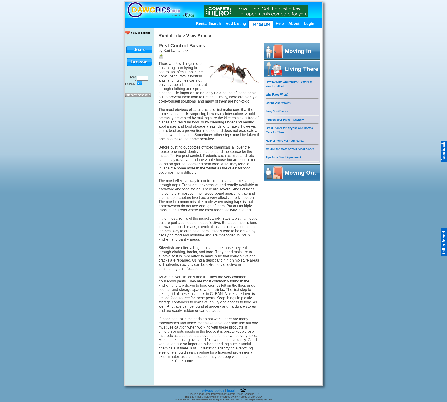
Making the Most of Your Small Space (290, 149)
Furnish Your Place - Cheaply (285, 119)
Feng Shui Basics (277, 111)
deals (139, 49)
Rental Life (260, 24)
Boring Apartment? (278, 103)
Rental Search (208, 24)
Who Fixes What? (277, 94)
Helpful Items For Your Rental (285, 140)
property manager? (138, 94)
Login (309, 24)
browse (139, 61)
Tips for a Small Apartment (283, 157)
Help (280, 24)
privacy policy (213, 390)
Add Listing (236, 24)
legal (231, 390)
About (293, 24)
